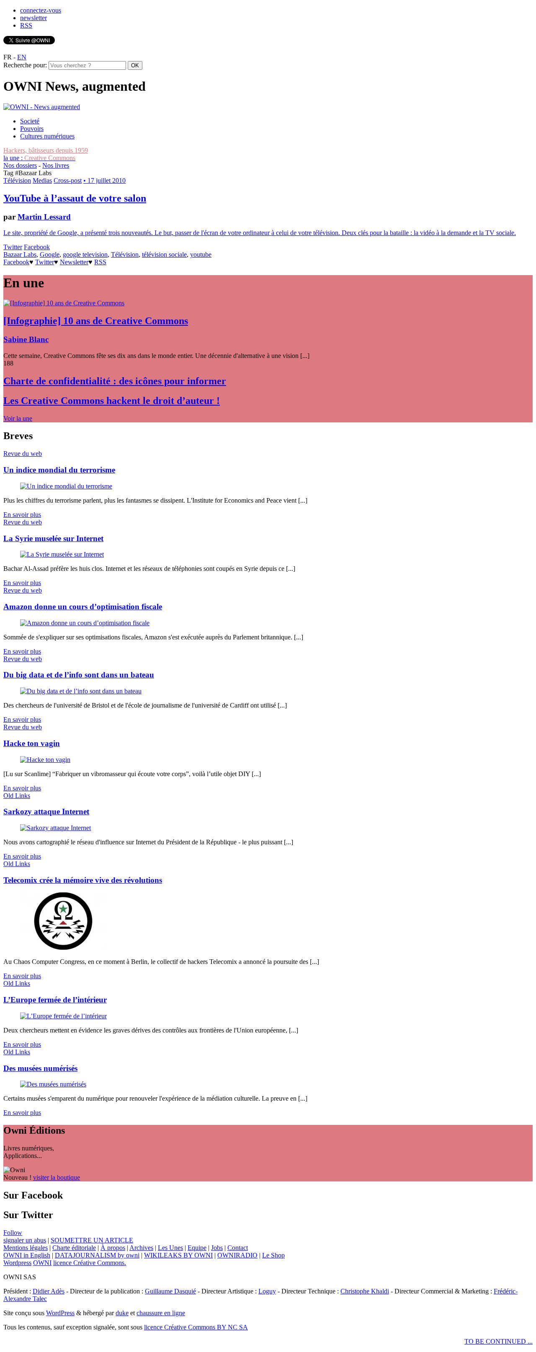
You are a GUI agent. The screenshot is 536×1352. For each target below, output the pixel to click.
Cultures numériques (47, 136)
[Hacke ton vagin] (45, 759)
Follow (12, 1232)
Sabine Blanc (26, 339)
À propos (112, 1247)
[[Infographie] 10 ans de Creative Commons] (63, 303)
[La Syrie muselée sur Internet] (62, 554)
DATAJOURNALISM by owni (97, 1255)
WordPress (60, 1312)
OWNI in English (26, 1255)
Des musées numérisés (40, 1068)
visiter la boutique (56, 1177)
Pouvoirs (32, 128)
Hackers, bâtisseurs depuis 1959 (45, 150)
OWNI (42, 1262)
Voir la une (17, 418)
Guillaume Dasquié (170, 1291)
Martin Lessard (44, 216)
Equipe (197, 1247)
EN (21, 57)
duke (122, 1312)
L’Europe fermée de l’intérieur (55, 999)
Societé (29, 121)
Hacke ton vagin (31, 743)
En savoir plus (22, 514)
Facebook (37, 246)
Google (49, 254)
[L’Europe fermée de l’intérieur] (63, 1016)
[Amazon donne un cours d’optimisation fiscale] (84, 622)
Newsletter (74, 262)
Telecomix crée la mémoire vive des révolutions (82, 880)
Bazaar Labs (19, 254)
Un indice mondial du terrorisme (59, 469)
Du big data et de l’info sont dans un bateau (78, 674)
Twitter (12, 246)
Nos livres (55, 165)
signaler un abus (24, 1240)
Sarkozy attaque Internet (46, 811)
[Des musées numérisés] (53, 1084)
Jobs (217, 1247)
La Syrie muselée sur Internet (53, 538)
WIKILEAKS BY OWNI (178, 1255)
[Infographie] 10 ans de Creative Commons (95, 320)
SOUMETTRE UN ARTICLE (92, 1240)
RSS (26, 25)
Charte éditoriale (74, 1247)
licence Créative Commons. (89, 1262)
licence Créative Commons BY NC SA (196, 1327)
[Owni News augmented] (41, 106)
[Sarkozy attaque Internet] (55, 827)
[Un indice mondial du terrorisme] (66, 486)
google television (85, 254)
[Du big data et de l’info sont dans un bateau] (81, 691)
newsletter (33, 17)
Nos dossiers (20, 165)
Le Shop (273, 1255)
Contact (237, 1247)
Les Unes (170, 1247)
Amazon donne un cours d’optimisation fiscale (82, 606)
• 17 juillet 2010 (104, 180)
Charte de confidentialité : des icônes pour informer (114, 381)
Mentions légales (25, 1247)
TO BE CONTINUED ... (498, 1341)
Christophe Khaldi (364, 1291)
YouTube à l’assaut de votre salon (74, 198)
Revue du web (22, 453)
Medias (42, 180)
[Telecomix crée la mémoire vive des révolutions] (63, 947)
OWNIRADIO (237, 1255)
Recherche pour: (25, 65)
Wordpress (17, 1262)
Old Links (16, 795)
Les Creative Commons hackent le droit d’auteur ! (111, 400)
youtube (200, 254)
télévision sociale (164, 254)
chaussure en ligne (161, 1312)
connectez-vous (40, 10)
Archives (141, 1247)
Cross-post (68, 180)
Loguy (267, 1291)
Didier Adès (48, 1291)
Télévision (17, 180)
